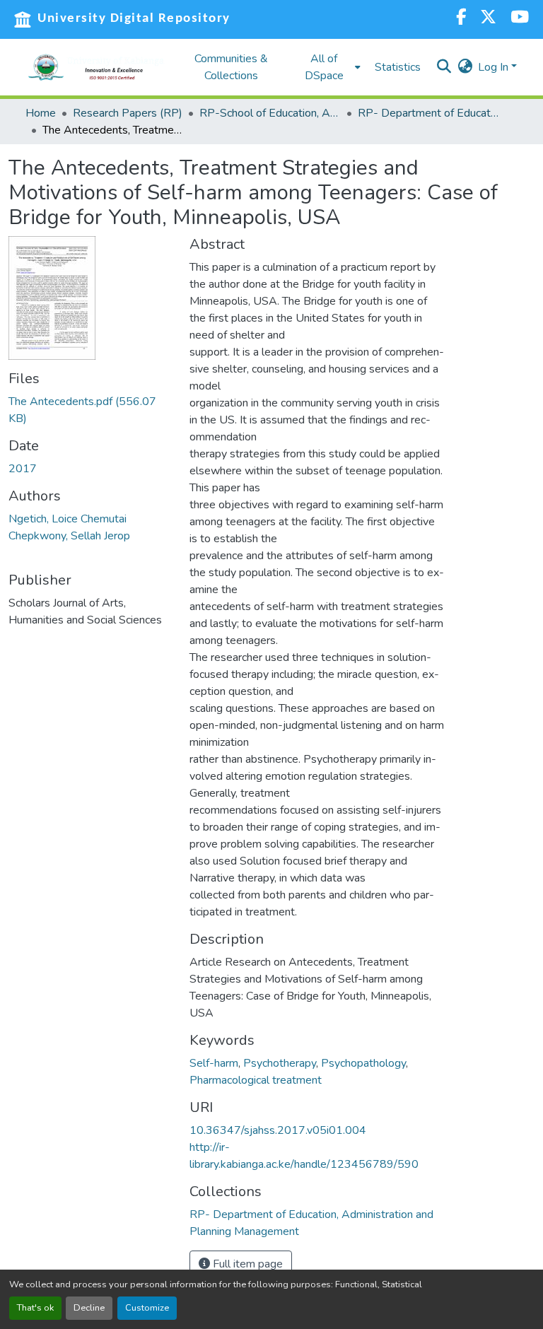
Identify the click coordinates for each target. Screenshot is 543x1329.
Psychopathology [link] (363, 1063)
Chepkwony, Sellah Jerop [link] (69, 536)
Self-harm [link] (213, 1063)
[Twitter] (488, 19)
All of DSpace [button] (324, 67)
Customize (147, 1307)
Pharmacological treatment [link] (255, 1080)
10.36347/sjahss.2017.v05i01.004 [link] (277, 1130)
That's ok (35, 1307)
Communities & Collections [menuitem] (231, 67)
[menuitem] (328, 67)
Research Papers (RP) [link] (127, 113)
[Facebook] (461, 19)
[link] (90, 410)
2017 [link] (22, 468)
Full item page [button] (246, 1264)
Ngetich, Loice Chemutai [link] (67, 519)
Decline (89, 1307)
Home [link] (40, 113)
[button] (96, 67)
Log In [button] (494, 67)
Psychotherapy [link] (279, 1063)
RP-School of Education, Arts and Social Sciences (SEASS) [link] (270, 113)
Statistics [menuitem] (398, 67)
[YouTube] (519, 19)
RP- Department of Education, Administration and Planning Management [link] (428, 113)
